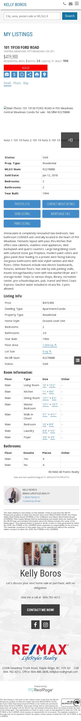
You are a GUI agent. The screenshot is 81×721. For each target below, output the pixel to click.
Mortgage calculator (60, 213)
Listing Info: (13, 295)
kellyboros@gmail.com (64, 671)
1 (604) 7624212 (31, 497)
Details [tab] (7, 83)
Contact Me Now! (40, 610)
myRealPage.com (40, 690)
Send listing (22, 213)
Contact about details (61, 204)
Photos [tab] (17, 83)
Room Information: (18, 372)
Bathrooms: (12, 446)
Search (70, 16)
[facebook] (35, 624)
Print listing (22, 223)
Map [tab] (25, 83)
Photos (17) (22, 204)
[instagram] (45, 624)
